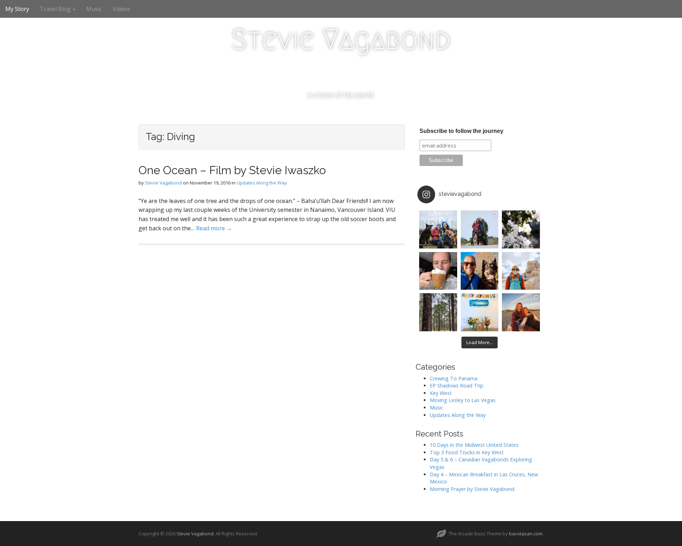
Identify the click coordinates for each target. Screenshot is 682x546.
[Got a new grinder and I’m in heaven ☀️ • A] (438, 271)
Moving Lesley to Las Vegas (463, 400)
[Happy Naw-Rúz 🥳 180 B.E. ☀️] (480, 271)
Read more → (214, 228)
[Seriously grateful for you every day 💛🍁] (521, 271)
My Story (17, 9)
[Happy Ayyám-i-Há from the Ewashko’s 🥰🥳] (480, 312)
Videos (121, 9)
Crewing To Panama (453, 378)
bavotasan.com (525, 533)
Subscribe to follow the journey (461, 131)
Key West (441, 393)
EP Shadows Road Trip (456, 385)
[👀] (438, 312)
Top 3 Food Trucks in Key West (467, 452)
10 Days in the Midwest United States (474, 444)
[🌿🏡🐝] (521, 229)
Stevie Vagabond (341, 39)
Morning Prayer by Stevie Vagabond (472, 489)
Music (94, 9)
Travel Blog (56, 9)
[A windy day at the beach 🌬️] (480, 229)
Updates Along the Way (262, 183)
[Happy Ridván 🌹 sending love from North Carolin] (438, 229)
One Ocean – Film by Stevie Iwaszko (232, 170)
